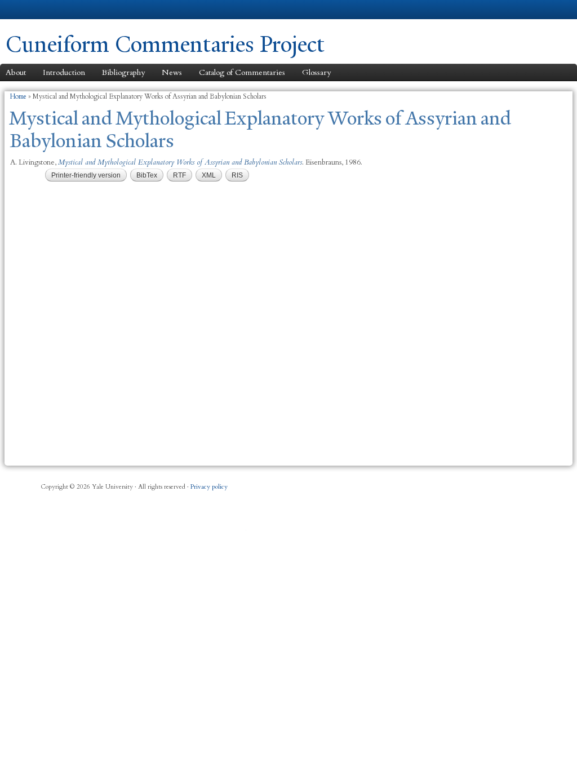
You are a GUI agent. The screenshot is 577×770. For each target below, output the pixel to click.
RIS (237, 175)
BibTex (146, 175)
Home (18, 96)
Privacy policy (209, 487)
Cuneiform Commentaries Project (165, 44)
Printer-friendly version (86, 175)
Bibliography (123, 72)
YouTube (239, 533)
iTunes (164, 533)
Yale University (37, 9)
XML (209, 175)
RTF (179, 175)
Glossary (316, 72)
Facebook (12, 533)
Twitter (88, 533)
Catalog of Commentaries (242, 72)
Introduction (64, 72)
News (172, 72)
